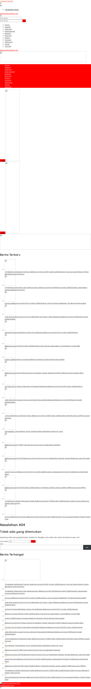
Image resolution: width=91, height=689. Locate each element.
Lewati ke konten (6, 1)
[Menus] (1, 3)
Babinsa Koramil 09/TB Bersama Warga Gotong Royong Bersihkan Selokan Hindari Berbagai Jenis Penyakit (47, 458)
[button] (24, 20)
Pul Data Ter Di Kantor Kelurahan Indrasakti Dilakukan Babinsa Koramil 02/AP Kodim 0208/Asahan (43, 386)
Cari (1, 544)
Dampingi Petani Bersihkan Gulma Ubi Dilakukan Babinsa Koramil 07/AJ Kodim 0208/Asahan (41, 332)
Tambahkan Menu (12, 9)
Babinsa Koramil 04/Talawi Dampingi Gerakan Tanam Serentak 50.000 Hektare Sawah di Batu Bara (44, 373)
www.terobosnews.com (9, 13)
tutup (2, 160)
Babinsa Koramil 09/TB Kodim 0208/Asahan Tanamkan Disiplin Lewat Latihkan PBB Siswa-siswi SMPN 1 (45, 487)
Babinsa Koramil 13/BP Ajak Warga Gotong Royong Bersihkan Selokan (32, 445)
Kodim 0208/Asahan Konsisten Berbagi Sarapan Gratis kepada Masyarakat (34, 359)
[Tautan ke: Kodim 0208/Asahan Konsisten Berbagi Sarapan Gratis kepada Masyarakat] (10, 357)
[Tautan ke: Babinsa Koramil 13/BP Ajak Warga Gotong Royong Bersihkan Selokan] (10, 442)
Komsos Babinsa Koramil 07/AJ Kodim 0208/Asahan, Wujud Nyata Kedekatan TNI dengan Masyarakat (45, 303)
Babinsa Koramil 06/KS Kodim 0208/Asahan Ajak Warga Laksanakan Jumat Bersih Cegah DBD (42, 346)
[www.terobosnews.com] (10, 683)
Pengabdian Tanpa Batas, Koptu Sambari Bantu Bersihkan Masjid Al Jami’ (34, 431)
